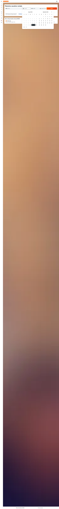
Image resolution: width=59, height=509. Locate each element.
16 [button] (45, 20)
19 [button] (30, 22)
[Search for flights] (1, 4)
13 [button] (32, 20)
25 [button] (49, 22)
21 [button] (34, 22)
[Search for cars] (1, 8)
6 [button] (32, 18)
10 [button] (26, 20)
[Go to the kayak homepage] (6, 1)
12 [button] (30, 20)
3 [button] (47, 16)
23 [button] (45, 22)
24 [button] (47, 22)
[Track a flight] (1, 15)
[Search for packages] (1, 9)
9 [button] (45, 18)
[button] (1, 1)
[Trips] (1, 18)
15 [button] (36, 20)
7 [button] (34, 18)
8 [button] (36, 18)
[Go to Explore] (1, 14)
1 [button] (36, 16)
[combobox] (14, 8)
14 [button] (34, 20)
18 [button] (28, 22)
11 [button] (49, 18)
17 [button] (47, 20)
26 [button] (51, 22)
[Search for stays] (1, 6)
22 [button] (36, 22)
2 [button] (45, 16)
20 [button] (32, 22)
